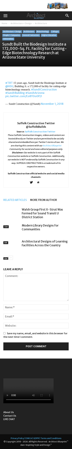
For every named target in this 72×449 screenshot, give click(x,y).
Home (4, 23)
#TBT (9, 82)
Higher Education (49, 35)
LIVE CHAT (9, 419)
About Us (8, 412)
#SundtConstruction (44, 89)
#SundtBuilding (15, 92)
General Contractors (31, 35)
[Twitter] (32, 183)
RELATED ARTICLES (15, 200)
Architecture (41, 23)
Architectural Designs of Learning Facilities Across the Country (45, 243)
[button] (67, 15)
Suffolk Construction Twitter (40, 131)
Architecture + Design (21, 23)
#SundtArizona (34, 92)
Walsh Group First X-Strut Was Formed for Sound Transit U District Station (42, 213)
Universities (8, 39)
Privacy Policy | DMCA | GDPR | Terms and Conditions (36, 438)
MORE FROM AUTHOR (43, 200)
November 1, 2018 (52, 103)
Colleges (54, 31)
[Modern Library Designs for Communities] (11, 229)
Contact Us (9, 415)
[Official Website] (39, 183)
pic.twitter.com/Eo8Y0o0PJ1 (23, 96)
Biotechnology (43, 31)
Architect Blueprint (52, 145)
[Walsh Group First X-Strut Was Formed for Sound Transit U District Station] (11, 214)
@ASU (9, 86)
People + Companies (11, 35)
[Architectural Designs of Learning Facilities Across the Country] (11, 244)
